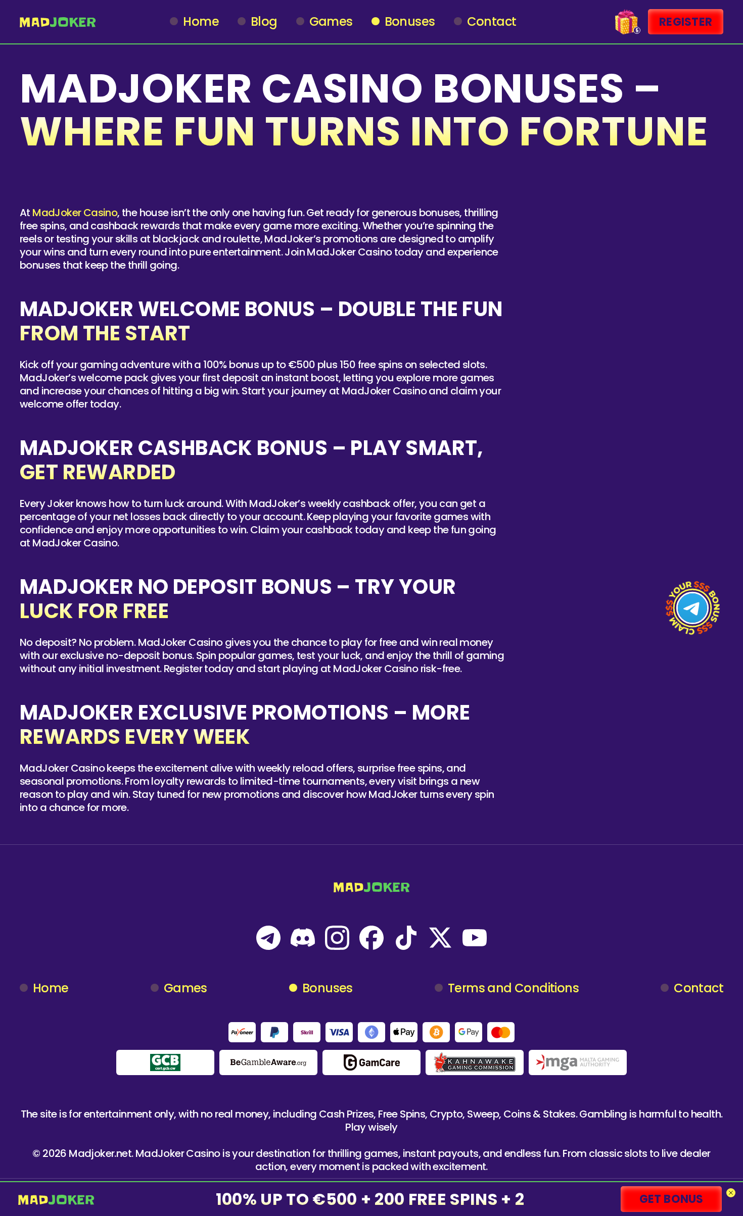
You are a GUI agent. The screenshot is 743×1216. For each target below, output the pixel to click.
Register (685, 22)
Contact (492, 22)
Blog (264, 22)
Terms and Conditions (513, 988)
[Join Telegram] (692, 608)
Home (201, 22)
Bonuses (410, 22)
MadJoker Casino (74, 213)
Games (331, 22)
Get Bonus (671, 1199)
